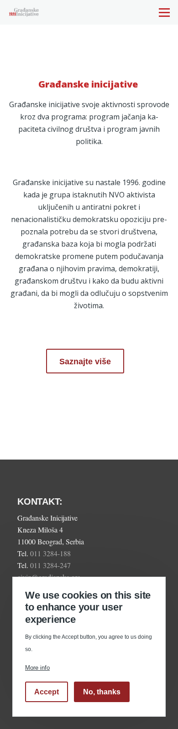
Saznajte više (85, 361)
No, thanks (101, 692)
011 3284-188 (51, 553)
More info (37, 667)
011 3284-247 (51, 565)
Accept (46, 692)
